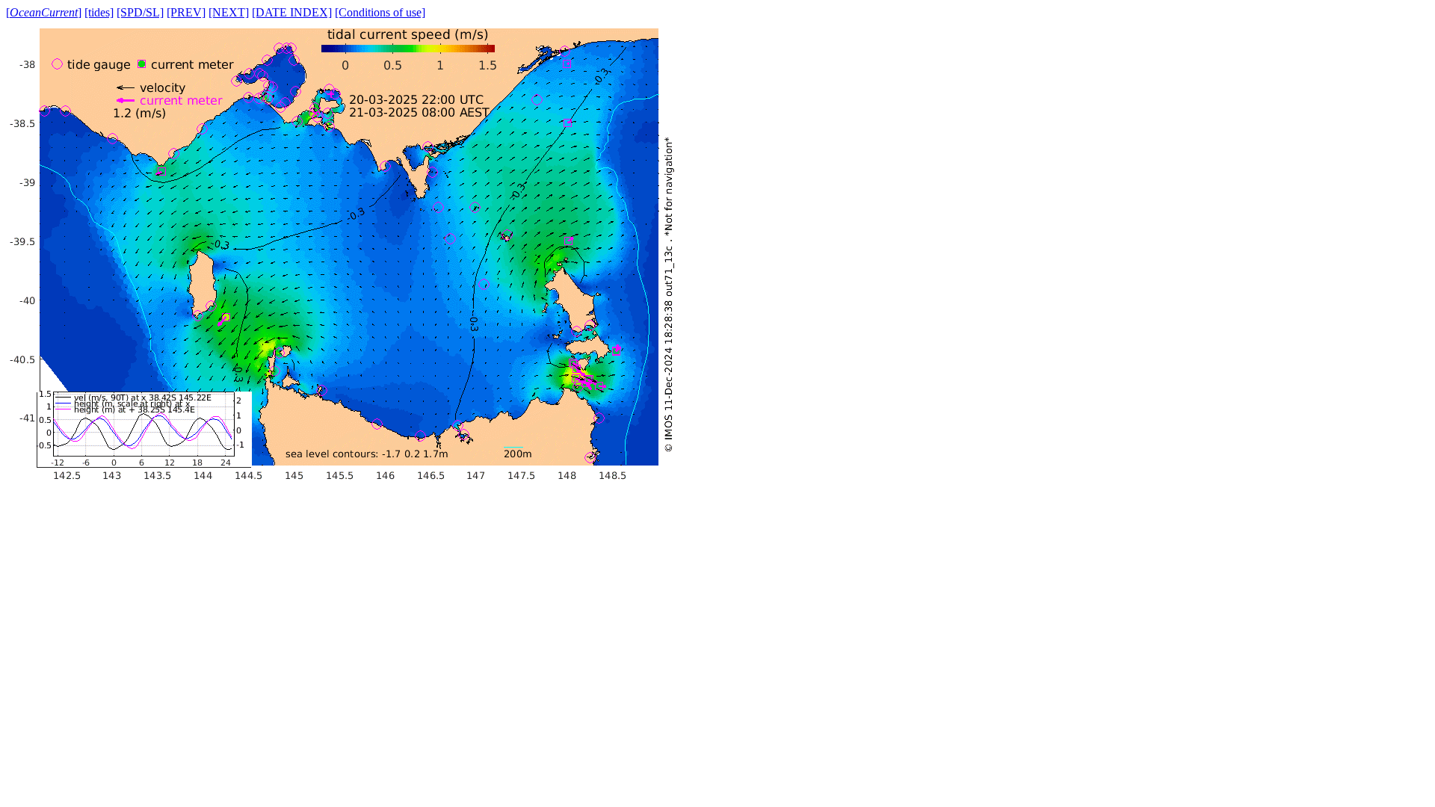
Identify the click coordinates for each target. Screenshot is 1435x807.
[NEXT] (229, 12)
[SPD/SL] (140, 12)
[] (43, 12)
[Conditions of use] (380, 12)
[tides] (99, 12)
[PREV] (186, 12)
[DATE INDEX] (292, 12)
